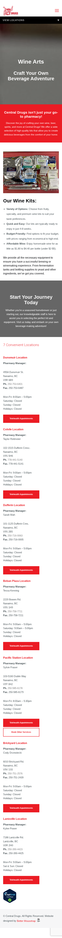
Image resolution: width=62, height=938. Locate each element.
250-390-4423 (15, 849)
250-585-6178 (15, 688)
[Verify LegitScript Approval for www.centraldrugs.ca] (9, 902)
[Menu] (55, 11)
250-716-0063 (15, 535)
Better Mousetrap (26, 921)
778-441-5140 (15, 459)
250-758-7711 (15, 611)
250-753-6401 (15, 384)
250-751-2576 (15, 773)
